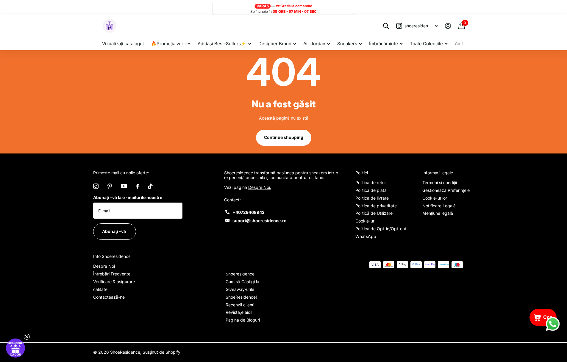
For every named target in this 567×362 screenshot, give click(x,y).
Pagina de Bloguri (243, 319)
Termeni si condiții (439, 182)
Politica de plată (371, 190)
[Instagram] (96, 186)
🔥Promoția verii (168, 43)
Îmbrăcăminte (383, 43)
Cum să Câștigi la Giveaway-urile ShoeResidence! (242, 289)
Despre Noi (104, 266)
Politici (361, 172)
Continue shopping (283, 137)
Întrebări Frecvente (111, 273)
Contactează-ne (109, 297)
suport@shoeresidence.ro (259, 220)
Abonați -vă (114, 231)
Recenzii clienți (240, 304)
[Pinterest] (109, 186)
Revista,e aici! (239, 312)
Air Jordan (314, 43)
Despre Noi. (259, 187)
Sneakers (347, 43)
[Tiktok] (150, 186)
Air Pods (464, 43)
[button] (15, 348)
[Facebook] (137, 186)
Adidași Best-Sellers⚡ (222, 43)
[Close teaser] (27, 337)
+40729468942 (248, 212)
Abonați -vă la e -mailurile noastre (127, 197)
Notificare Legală (439, 205)
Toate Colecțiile (426, 43)
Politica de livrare (372, 197)
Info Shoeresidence (112, 256)
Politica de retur (370, 182)
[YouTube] (124, 186)
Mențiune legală (437, 213)
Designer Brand (274, 43)
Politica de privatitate (376, 205)
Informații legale (437, 172)
